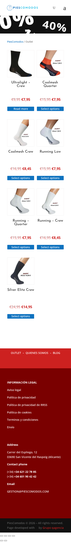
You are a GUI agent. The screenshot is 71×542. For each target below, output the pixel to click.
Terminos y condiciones (22, 420)
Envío (10, 427)
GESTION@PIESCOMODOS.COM (28, 491)
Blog (56, 353)
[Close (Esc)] (13, 535)
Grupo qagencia (53, 528)
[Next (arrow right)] (5, 540)
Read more (21, 109)
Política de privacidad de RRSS (27, 405)
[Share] (9, 535)
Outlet (16, 353)
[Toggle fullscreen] (5, 535)
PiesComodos (15, 41)
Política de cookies (19, 412)
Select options (50, 109)
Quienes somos (37, 353)
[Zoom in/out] (1, 535)
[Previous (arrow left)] (1, 540)
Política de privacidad (21, 397)
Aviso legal (14, 390)
